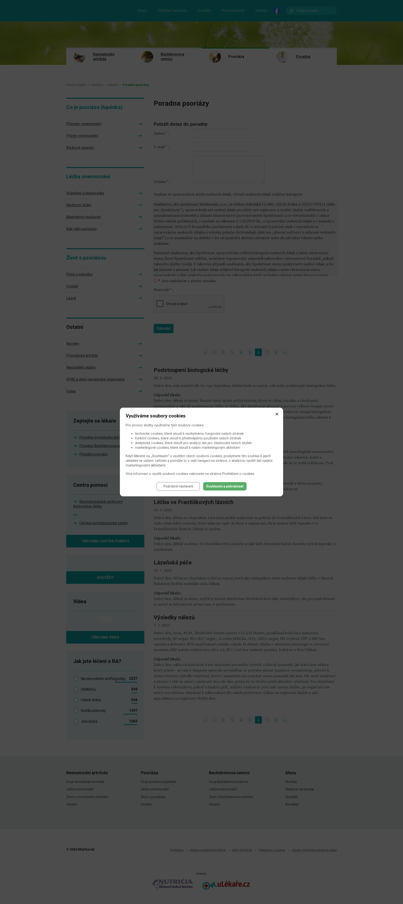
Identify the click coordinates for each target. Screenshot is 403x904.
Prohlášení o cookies (238, 474)
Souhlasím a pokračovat (224, 486)
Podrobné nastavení (178, 486)
